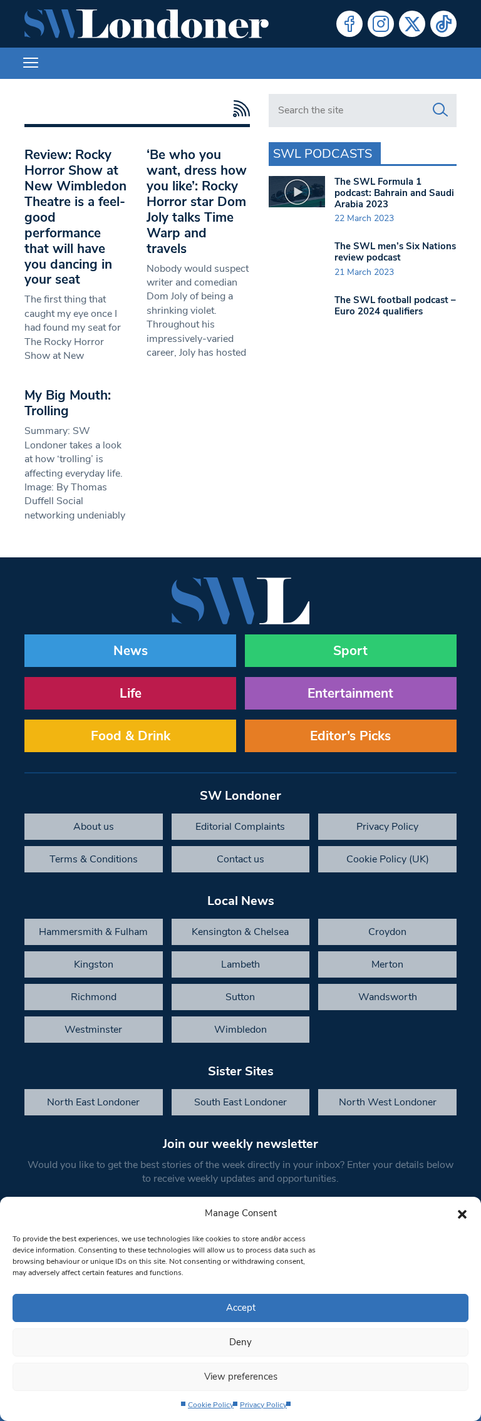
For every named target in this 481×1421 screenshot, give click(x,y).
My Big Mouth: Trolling (67, 403)
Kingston (93, 964)
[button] (462, 1213)
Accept (241, 1307)
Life (131, 693)
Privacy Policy (263, 1405)
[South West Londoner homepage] (146, 23)
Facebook (349, 24)
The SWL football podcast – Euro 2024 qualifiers (395, 306)
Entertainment (350, 693)
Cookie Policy (211, 1405)
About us (93, 827)
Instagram (381, 24)
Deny (240, 1342)
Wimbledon (240, 1029)
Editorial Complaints (240, 827)
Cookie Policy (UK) (387, 859)
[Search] (440, 110)
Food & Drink (130, 736)
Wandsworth (387, 997)
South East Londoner (240, 1102)
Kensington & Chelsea (240, 932)
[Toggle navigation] (30, 63)
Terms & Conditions (93, 859)
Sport (350, 650)
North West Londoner (388, 1102)
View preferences (240, 1376)
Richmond (93, 997)
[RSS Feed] (238, 108)
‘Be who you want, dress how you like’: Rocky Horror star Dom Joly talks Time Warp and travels (197, 201)
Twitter (412, 24)
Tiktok (443, 24)
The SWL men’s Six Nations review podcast (395, 252)
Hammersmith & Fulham (93, 932)
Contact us (240, 859)
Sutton (240, 997)
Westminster (93, 1029)
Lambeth (240, 964)
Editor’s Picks (350, 736)
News (130, 650)
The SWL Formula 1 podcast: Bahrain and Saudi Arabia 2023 (394, 192)
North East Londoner (93, 1102)
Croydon (387, 932)
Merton (387, 964)
